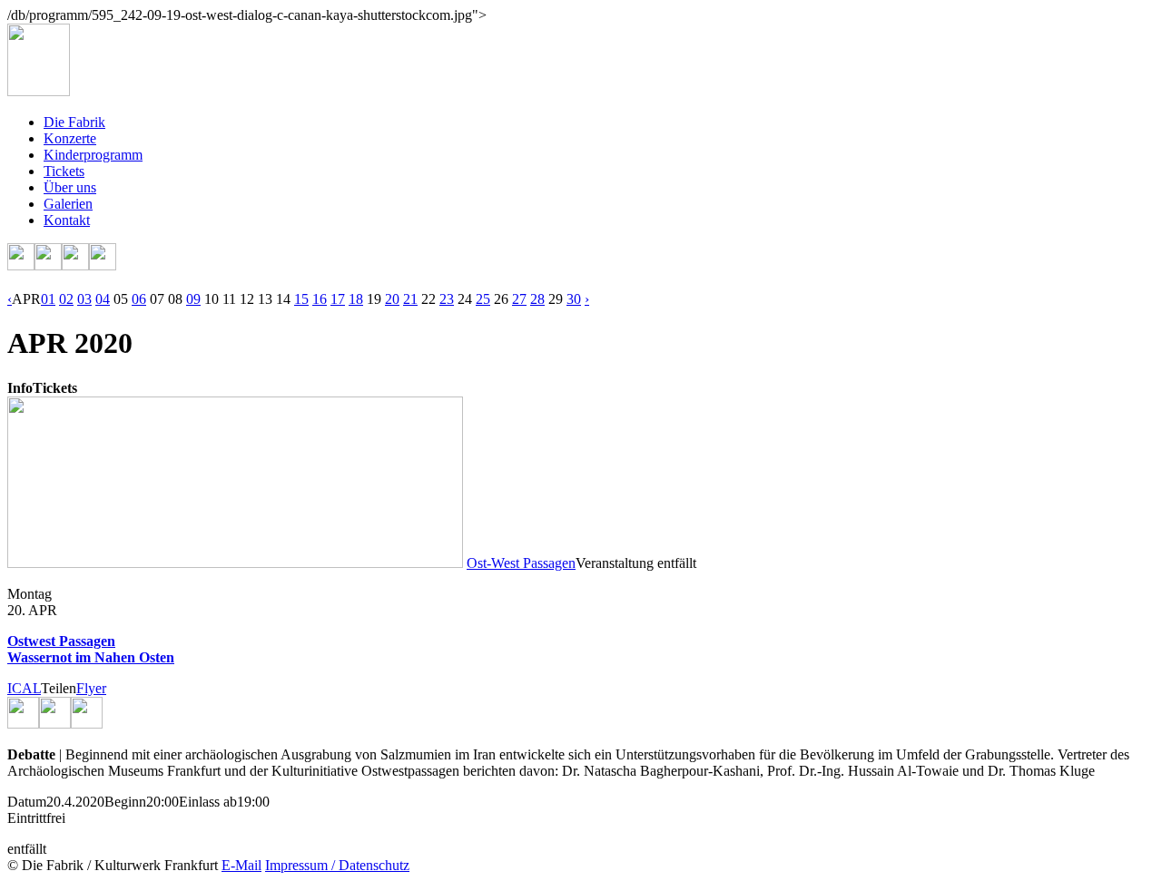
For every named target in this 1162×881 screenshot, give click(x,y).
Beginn (125, 801)
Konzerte (70, 138)
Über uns (70, 187)
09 (193, 299)
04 (102, 299)
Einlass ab (208, 801)
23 (446, 299)
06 (139, 299)
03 (84, 299)
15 (301, 299)
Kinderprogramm (93, 154)
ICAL (24, 688)
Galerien (68, 203)
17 (337, 299)
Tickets (64, 171)
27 (519, 299)
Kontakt (67, 220)
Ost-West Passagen (521, 563)
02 (66, 299)
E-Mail (241, 865)
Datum (26, 801)
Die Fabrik (74, 122)
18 (356, 299)
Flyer (91, 688)
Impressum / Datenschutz (337, 865)
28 (537, 299)
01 (48, 299)
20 (392, 299)
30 (573, 299)
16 (319, 299)
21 (410, 299)
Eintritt (26, 818)
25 (483, 299)
